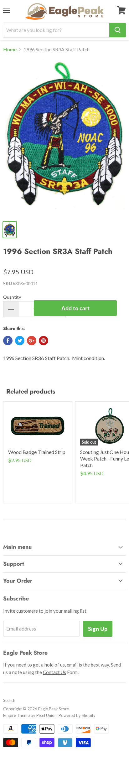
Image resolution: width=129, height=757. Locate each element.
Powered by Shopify (77, 715)
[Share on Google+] (31, 340)
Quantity (12, 297)
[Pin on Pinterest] (43, 340)
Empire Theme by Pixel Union (30, 715)
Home (10, 49)
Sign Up (97, 628)
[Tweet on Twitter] (19, 340)
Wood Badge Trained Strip (36, 452)
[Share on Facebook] (8, 340)
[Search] (117, 30)
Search (9, 700)
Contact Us (54, 672)
